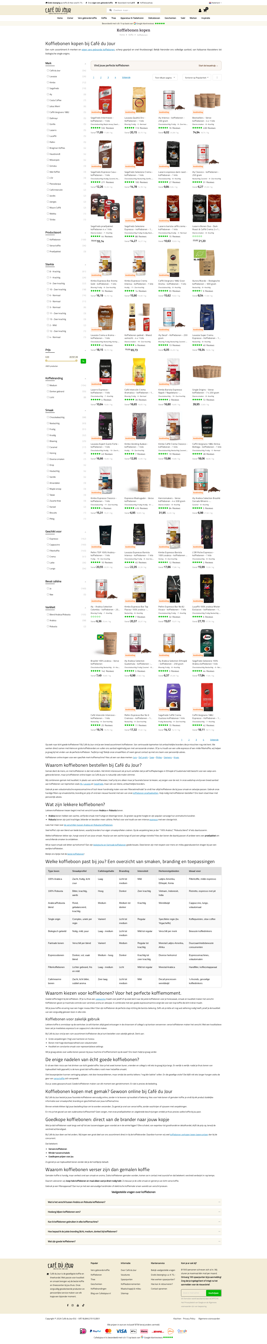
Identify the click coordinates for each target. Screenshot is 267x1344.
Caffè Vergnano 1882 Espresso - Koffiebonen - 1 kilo (205, 717)
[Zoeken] (111, 10)
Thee (93, 1279)
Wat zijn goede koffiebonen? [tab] (62, 1241)
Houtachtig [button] (54, 471)
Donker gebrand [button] (57, 391)
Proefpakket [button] (55, 251)
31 (208, 182)
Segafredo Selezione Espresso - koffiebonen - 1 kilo (138, 228)
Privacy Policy (189, 1318)
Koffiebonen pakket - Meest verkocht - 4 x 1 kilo (138, 337)
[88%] (163, 562)
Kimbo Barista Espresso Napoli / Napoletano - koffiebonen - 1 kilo (170, 391)
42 (107, 345)
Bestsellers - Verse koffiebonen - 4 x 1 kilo (203, 119)
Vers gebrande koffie (100, 1270)
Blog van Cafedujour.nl (101, 1293)
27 (174, 182)
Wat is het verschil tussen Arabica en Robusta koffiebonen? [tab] (76, 1202)
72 (208, 399)
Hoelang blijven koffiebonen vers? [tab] (64, 1212)
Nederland (215, 2)
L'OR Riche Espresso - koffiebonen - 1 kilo (203, 554)
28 (208, 454)
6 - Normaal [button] (55, 295)
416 (141, 508)
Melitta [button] (53, 213)
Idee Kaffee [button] (55, 171)
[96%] (96, 128)
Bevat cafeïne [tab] (53, 581)
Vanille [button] (53, 476)
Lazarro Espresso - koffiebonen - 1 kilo (100, 391)
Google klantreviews (145, 23)
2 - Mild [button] (53, 325)
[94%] (197, 128)
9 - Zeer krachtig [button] (57, 283)
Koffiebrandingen (98, 1288)
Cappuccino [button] (55, 544)
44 (107, 236)
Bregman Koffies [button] (57, 148)
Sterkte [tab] (49, 264)
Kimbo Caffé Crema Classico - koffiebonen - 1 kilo (172, 445)
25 (107, 725)
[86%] (163, 454)
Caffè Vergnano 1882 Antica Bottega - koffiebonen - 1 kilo (206, 445)
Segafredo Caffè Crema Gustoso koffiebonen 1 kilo (171, 717)
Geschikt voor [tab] (53, 531)
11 (140, 725)
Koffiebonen (96, 1274)
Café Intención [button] (56, 189)
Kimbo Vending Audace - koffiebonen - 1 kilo (136, 445)
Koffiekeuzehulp (146, 2)
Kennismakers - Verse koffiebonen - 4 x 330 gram (171, 500)
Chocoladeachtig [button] (57, 417)
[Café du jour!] (73, 10)
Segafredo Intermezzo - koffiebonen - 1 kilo (102, 119)
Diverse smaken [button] (57, 459)
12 (174, 562)
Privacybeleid (189, 1302)
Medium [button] (53, 385)
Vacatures (125, 1274)
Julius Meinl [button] (55, 106)
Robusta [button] (53, 626)
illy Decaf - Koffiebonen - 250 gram (172, 337)
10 (174, 454)
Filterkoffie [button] (54, 550)
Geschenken (96, 1284)
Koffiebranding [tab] (54, 378)
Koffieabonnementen (130, 1284)
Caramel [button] (53, 447)
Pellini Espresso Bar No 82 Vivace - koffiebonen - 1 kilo (172, 608)
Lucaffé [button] (53, 136)
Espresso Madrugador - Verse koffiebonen (139, 500)
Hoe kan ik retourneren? (162, 1284)
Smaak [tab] (49, 410)
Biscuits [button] (53, 512)
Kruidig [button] (53, 435)
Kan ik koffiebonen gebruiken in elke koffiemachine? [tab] (73, 1221)
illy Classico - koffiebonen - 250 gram (205, 173)
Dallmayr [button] (54, 118)
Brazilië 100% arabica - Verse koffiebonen (105, 662)
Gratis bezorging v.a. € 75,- (163, 1274)
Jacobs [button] (52, 195)
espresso (153, 819)
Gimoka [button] (53, 165)
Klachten (177, 1318)
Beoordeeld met (126, 2)
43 (107, 454)
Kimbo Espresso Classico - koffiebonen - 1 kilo (104, 500)
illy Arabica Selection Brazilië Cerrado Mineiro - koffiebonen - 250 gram (206, 500)
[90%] (96, 236)
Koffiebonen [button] (55, 239)
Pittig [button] (52, 518)
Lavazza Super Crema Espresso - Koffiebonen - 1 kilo (205, 337)
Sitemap (124, 1293)
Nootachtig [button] (54, 423)
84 (174, 508)
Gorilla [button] (52, 124)
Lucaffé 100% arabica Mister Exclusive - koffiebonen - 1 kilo (206, 608)
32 (174, 616)
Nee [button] (51, 594)
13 (174, 345)
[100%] (197, 508)
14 (140, 291)
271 (107, 182)
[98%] (96, 400)
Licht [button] (52, 397)
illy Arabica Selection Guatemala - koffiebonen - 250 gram (138, 662)
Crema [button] (53, 556)
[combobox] (133, 10)
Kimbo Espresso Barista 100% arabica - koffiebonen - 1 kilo (172, 554)
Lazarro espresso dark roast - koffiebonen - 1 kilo (172, 173)
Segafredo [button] (54, 88)
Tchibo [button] (52, 219)
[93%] (197, 400)
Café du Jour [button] (55, 70)
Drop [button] (52, 465)
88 (140, 236)
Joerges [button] (53, 201)
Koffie (131, 34)
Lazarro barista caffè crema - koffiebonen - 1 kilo (172, 228)
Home (60, 18)
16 (174, 128)
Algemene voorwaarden (209, 1318)
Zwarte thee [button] (55, 500)
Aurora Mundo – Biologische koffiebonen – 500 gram (206, 282)
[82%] (197, 291)
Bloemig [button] (53, 441)
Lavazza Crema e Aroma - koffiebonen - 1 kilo (103, 337)
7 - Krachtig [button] (55, 277)
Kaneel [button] (53, 506)
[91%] (130, 291)
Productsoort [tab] (53, 232)
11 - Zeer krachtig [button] (58, 313)
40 (208, 345)
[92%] (163, 508)
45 (140, 562)
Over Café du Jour (128, 1270)
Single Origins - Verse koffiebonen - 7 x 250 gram (205, 391)
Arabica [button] (53, 620)
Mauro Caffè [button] (55, 207)
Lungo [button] (52, 568)
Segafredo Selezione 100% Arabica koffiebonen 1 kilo (205, 662)
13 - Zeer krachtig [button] (58, 319)
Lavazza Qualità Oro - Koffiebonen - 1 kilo (135, 119)
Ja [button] (50, 588)
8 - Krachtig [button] (55, 271)
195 (141, 182)
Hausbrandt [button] (55, 154)
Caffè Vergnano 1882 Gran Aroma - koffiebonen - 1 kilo (172, 282)
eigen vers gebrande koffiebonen (98, 49)
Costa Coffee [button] (55, 100)
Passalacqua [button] (55, 183)
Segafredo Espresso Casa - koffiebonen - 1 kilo (104, 173)
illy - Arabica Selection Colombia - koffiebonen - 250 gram (105, 608)
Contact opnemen (159, 1288)
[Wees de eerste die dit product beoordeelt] (197, 236)
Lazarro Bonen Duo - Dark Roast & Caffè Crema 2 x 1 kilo (205, 228)
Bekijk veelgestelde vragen (163, 1270)
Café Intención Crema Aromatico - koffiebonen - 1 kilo (138, 391)
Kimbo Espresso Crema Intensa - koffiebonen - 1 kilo (139, 282)
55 (174, 291)
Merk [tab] (48, 63)
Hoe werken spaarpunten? (163, 1279)
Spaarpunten (127, 1279)
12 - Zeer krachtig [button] (58, 331)
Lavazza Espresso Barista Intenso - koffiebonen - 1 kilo (139, 554)
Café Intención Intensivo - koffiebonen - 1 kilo (103, 717)
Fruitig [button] (52, 429)
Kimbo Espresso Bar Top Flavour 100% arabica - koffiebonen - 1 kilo (136, 608)
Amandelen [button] (55, 483)
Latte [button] (52, 562)
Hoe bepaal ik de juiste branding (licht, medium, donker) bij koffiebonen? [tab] (82, 1231)
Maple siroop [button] (55, 488)
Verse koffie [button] (55, 245)
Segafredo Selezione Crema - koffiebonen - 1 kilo (139, 173)
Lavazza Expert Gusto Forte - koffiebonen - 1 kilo (105, 445)
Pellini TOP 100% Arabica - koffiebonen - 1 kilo (103, 554)
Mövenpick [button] (54, 159)
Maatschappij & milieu (131, 1288)
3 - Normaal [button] (55, 307)
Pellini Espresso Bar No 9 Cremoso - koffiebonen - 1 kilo (138, 717)
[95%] (130, 128)
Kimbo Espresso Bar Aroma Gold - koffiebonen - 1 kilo (104, 282)
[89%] (163, 128)
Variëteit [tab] (50, 607)
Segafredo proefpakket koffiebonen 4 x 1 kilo (102, 228)
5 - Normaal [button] (55, 301)
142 (107, 671)
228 (209, 128)
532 (107, 128)
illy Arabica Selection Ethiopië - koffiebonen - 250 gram (172, 662)
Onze (100, 2)
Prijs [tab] (48, 350)
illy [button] (51, 94)
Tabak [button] (52, 494)
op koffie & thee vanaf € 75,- (65, 2)
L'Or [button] (51, 177)
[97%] (130, 454)
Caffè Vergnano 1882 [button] (59, 112)
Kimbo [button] (52, 82)
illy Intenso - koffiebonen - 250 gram (171, 119)
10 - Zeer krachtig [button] (58, 289)
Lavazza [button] (53, 76)
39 (140, 399)
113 (141, 128)
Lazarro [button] (53, 130)
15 (174, 236)
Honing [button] (53, 453)
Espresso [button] (54, 538)
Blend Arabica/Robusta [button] (60, 614)
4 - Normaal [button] (55, 337)
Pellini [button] (52, 142)
